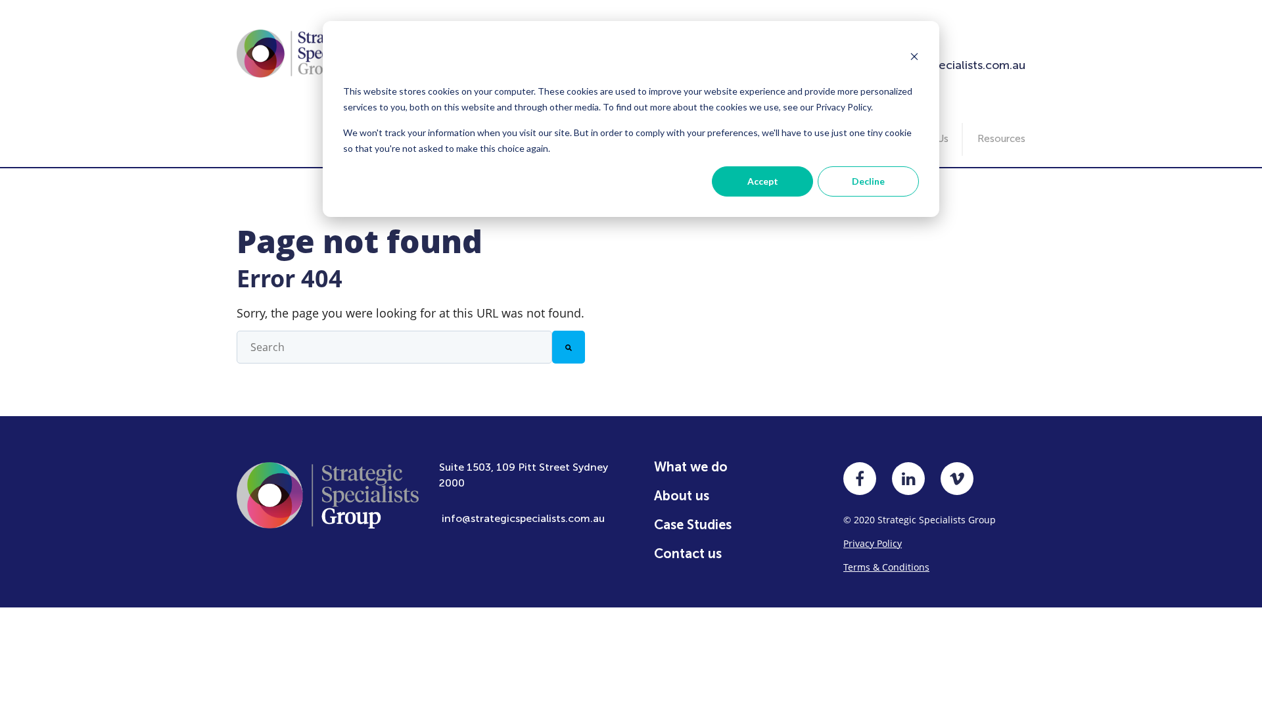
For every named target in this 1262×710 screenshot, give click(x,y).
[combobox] (394, 347)
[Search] (568, 347)
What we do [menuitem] (691, 467)
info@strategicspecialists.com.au (523, 518)
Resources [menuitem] (1001, 139)
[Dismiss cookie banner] (914, 57)
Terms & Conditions (886, 567)
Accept (762, 181)
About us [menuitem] (681, 496)
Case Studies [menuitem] (693, 524)
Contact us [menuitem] (688, 553)
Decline (868, 181)
